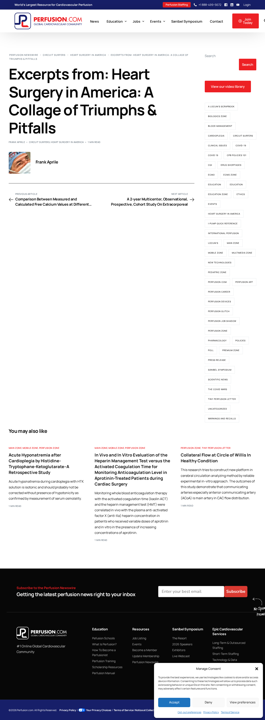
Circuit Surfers (39, 142)
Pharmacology (217, 340)
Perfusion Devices (219, 301)
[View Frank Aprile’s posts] (19, 163)
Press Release (217, 360)
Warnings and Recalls (222, 418)
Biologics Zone (217, 116)
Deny (208, 702)
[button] (257, 669)
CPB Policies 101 (236, 155)
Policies (240, 340)
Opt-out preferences (189, 712)
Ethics (241, 194)
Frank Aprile (17, 142)
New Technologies (219, 262)
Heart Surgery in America (67, 142)
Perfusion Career (219, 291)
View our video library (228, 86)
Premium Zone (231, 350)
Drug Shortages (231, 165)
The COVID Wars (217, 389)
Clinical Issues (217, 145)
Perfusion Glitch (219, 311)
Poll (211, 350)
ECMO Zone (230, 174)
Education (214, 184)
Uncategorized (217, 408)
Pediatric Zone (217, 272)
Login (247, 4)
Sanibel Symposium (219, 369)
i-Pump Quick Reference (223, 223)
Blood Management (220, 125)
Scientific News (218, 379)
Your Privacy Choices (98, 710)
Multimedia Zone (242, 252)
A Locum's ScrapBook (221, 106)
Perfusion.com (217, 282)
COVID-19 (241, 145)
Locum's (213, 243)
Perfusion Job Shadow (222, 321)
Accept (174, 702)
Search (210, 56)
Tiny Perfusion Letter (222, 399)
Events (212, 204)
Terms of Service (230, 712)
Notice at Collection (146, 710)
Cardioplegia (216, 135)
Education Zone (218, 194)
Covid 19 (213, 155)
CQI (210, 165)
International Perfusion (223, 233)
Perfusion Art (244, 282)
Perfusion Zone (218, 330)
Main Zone (233, 243)
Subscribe (235, 591)
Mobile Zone (215, 252)
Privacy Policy (211, 712)
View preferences (242, 702)
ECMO (211, 174)
